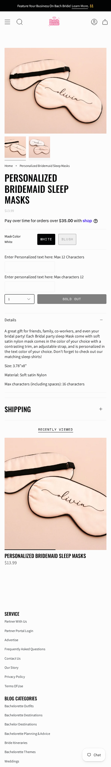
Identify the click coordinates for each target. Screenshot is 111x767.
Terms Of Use (14, 686)
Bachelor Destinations (21, 724)
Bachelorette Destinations (23, 715)
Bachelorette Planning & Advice (27, 733)
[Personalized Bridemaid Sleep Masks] (55, 494)
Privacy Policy (15, 676)
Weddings (12, 761)
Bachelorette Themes (20, 751)
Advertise (11, 639)
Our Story (11, 667)
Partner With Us (16, 621)
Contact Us (12, 658)
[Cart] (105, 22)
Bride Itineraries (16, 742)
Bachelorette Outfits (19, 705)
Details (10, 319)
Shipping (18, 409)
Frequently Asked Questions (25, 649)
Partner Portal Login (19, 630)
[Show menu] (7, 22)
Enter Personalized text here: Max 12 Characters (44, 256)
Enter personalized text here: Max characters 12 (44, 276)
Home (9, 165)
